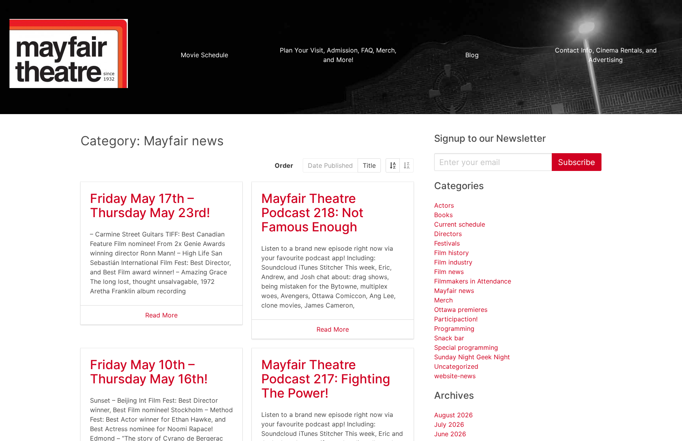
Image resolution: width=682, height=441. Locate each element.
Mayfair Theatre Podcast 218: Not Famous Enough (312, 213)
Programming (454, 328)
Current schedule (459, 224)
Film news (449, 272)
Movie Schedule (204, 55)
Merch (443, 300)
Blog (472, 55)
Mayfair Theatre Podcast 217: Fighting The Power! (325, 379)
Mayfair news (454, 291)
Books (443, 215)
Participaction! (456, 319)
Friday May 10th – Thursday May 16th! (149, 372)
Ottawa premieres (460, 309)
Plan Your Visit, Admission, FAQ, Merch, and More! (338, 55)
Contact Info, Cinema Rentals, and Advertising (606, 55)
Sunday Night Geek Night (472, 357)
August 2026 (453, 415)
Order (284, 165)
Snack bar (449, 338)
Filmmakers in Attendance (472, 281)
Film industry (453, 262)
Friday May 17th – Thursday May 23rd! (150, 205)
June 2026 (450, 434)
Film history (451, 253)
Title (369, 165)
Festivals (447, 243)
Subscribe (576, 162)
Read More (161, 315)
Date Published (330, 165)
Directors (448, 234)
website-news (455, 376)
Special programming (466, 347)
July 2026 (449, 424)
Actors (444, 205)
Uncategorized (456, 366)
